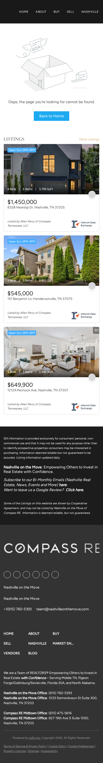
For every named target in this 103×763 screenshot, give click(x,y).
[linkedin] (16, 574)
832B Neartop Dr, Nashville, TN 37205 (36, 207)
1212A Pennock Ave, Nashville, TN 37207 (37, 390)
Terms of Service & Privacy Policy (25, 746)
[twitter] (26, 574)
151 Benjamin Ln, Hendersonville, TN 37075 (39, 299)
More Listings (89, 139)
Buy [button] (57, 11)
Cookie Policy (57, 746)
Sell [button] (70, 11)
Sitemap (33, 751)
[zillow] (36, 574)
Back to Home (51, 116)
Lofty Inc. (35, 738)
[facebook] (7, 574)
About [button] (41, 11)
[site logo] (53, 549)
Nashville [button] (90, 11)
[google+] (55, 574)
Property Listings (15, 751)
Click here (74, 490)
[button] (16, 633)
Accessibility (49, 751)
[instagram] (45, 574)
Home (24, 11)
